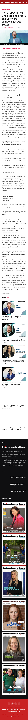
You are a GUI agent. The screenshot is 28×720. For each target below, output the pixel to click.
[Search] (26, 2)
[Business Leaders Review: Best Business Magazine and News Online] (14, 2)
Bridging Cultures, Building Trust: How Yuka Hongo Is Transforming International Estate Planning (13, 361)
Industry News (5, 709)
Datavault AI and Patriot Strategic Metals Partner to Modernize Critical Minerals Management (18, 484)
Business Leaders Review (8, 27)
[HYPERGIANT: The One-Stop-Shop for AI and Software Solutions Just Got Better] (14, 45)
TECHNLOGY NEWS (19, 707)
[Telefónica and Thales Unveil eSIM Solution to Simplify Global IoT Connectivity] (5, 491)
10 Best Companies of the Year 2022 (11, 48)
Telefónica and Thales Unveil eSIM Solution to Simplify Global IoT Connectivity (18, 491)
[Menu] (2, 2)
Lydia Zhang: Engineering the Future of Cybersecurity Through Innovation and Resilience (11, 384)
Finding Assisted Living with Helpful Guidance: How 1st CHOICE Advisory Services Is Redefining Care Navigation (14, 407)
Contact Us (13, 709)
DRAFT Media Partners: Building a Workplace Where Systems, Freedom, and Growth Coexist (13, 339)
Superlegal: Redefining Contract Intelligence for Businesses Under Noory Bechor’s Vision (14, 428)
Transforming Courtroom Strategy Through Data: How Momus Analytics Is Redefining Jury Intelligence (13, 318)
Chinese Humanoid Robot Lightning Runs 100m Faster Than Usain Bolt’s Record (18, 477)
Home (3, 5)
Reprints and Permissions (14, 711)
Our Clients (11, 707)
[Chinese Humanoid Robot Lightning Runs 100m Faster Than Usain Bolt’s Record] (5, 477)
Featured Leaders (5, 9)
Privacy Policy (21, 709)
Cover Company (5, 293)
